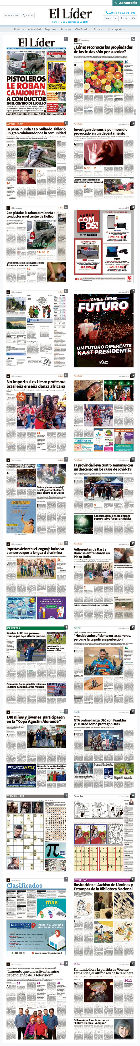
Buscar (29, 15)
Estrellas (99, 29)
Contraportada (117, 29)
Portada (19, 29)
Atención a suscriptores (121, 12)
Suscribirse (111, 18)
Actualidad (34, 29)
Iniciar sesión (128, 18)
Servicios (65, 29)
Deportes (50, 29)
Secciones (12, 15)
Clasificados (82, 29)
